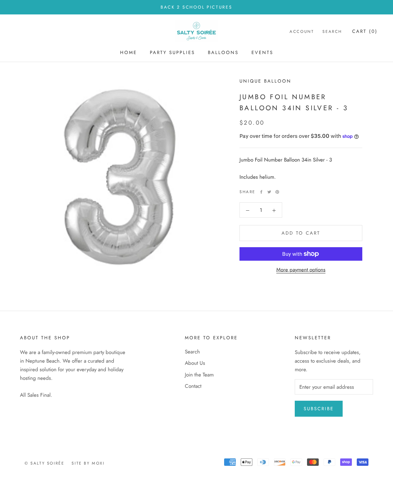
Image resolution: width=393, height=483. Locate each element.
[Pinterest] (277, 192)
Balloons (223, 52)
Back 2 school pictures (196, 7)
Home (128, 52)
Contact (193, 386)
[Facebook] (261, 192)
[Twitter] (269, 192)
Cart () (365, 31)
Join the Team (199, 374)
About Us (195, 363)
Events (262, 52)
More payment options (300, 269)
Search (332, 32)
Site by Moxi (88, 463)
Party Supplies (172, 52)
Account (302, 32)
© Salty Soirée (44, 463)
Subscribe (319, 408)
